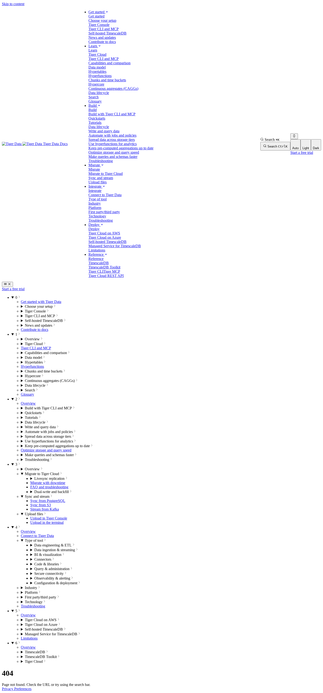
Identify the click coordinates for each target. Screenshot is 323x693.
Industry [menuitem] (94, 203)
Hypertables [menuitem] (97, 71)
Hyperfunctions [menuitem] (100, 76)
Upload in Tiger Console (48, 518)
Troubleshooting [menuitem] (100, 161)
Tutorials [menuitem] (94, 123)
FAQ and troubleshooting (49, 487)
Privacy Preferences (16, 689)
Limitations (29, 638)
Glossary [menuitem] (95, 101)
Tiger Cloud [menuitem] (97, 54)
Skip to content (13, 4)
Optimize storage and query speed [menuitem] (113, 152)
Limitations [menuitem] (96, 250)
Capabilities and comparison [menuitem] (109, 63)
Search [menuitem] (93, 97)
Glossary (27, 394)
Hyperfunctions (32, 366)
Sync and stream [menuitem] (100, 178)
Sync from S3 (40, 505)
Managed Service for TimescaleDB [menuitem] (114, 246)
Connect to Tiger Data (37, 536)
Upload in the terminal (47, 522)
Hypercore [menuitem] (96, 84)
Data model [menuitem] (97, 67)
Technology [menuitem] (97, 216)
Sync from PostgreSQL (47, 501)
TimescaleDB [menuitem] (98, 263)
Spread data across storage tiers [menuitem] (111, 140)
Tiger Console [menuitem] (98, 25)
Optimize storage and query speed (46, 450)
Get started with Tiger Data (41, 302)
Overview (28, 403)
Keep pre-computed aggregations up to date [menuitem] (120, 148)
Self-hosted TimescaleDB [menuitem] (107, 33)
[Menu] (7, 284)
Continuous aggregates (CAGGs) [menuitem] (113, 89)
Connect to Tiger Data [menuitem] (105, 195)
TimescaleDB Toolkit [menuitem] (104, 267)
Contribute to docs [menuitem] (102, 42)
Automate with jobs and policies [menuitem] (112, 135)
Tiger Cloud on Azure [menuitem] (104, 237)
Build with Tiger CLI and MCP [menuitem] (111, 114)
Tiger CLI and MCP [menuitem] (103, 29)
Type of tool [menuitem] (97, 199)
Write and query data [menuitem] (103, 131)
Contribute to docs (34, 330)
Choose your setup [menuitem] (102, 20)
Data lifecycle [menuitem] (98, 93)
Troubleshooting (33, 606)
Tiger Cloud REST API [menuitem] (106, 276)
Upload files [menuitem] (97, 182)
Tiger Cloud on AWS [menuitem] (104, 233)
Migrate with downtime (47, 483)
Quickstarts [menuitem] (96, 118)
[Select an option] (294, 136)
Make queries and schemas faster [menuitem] (112, 157)
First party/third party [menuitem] (104, 212)
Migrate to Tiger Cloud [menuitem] (105, 174)
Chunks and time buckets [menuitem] (107, 80)
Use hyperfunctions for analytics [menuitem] (112, 144)
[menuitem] (96, 16)
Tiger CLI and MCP (36, 348)
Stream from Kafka (44, 509)
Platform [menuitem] (94, 208)
